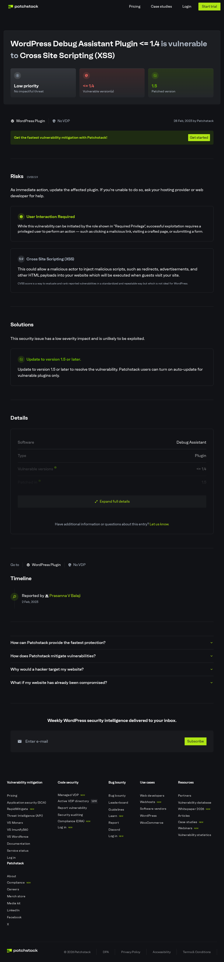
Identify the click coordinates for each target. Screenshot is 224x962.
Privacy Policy (130, 952)
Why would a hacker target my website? (47, 669)
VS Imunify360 (18, 830)
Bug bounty (117, 796)
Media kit (14, 903)
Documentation (19, 844)
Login (186, 6)
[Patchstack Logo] (23, 6)
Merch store (16, 896)
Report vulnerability (73, 808)
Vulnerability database (195, 803)
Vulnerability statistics (195, 835)
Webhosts (150, 802)
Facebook (14, 917)
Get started (199, 137)
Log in (11, 858)
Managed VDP (71, 795)
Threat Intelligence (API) (25, 816)
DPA (106, 952)
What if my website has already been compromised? (58, 682)
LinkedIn (13, 910)
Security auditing (71, 815)
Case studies (161, 6)
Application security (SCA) (27, 803)
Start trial (209, 6)
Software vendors (153, 809)
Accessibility (161, 952)
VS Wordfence (18, 837)
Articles (184, 816)
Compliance (19, 882)
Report (114, 823)
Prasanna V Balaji (64, 595)
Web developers (152, 796)
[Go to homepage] (22, 952)
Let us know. (159, 524)
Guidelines (116, 809)
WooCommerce (152, 823)
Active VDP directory (77, 801)
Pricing (134, 6)
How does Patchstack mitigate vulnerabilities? (53, 656)
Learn (115, 816)
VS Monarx (15, 823)
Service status (18, 851)
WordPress (149, 816)
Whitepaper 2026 (194, 809)
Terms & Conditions (197, 952)
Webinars (188, 828)
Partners (185, 796)
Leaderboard (118, 803)
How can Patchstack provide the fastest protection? (57, 642)
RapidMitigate (20, 809)
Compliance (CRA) (74, 821)
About (12, 876)
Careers (13, 889)
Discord (114, 830)
